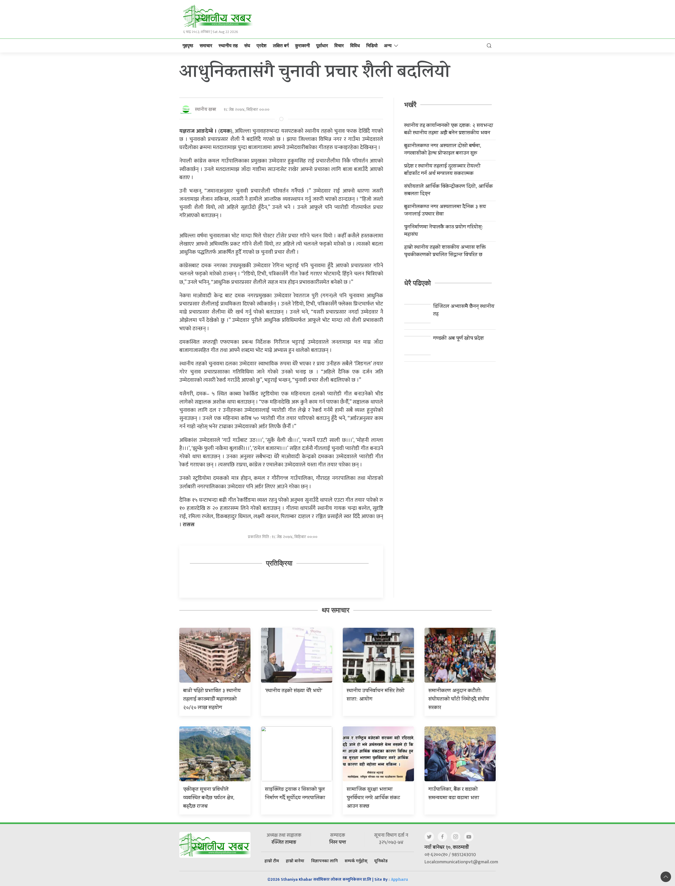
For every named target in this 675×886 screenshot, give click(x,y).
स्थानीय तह (228, 45)
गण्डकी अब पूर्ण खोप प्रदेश (458, 339)
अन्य (388, 45)
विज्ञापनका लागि (324, 861)
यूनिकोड (381, 861)
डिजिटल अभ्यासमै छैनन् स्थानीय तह (463, 311)
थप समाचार (335, 610)
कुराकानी (302, 45)
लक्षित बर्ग (281, 45)
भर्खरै (410, 105)
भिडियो (372, 45)
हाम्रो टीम (271, 861)
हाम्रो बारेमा (295, 861)
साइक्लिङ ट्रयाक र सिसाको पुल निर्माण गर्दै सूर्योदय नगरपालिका (295, 794)
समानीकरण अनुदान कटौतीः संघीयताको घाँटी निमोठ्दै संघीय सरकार (458, 699)
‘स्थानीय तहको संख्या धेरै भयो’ (293, 691)
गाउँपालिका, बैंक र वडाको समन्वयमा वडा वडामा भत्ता (453, 794)
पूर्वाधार (322, 45)
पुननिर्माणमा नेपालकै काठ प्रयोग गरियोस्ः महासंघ (443, 231)
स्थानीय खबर (205, 109)
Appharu (399, 880)
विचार (339, 45)
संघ (247, 45)
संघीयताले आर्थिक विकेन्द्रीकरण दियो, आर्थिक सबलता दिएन (448, 190)
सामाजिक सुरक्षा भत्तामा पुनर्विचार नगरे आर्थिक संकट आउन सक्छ (373, 798)
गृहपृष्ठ (187, 45)
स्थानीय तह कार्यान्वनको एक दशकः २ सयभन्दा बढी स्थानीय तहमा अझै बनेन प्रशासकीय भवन (448, 129)
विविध (355, 45)
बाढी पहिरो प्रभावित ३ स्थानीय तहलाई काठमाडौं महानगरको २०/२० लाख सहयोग (212, 699)
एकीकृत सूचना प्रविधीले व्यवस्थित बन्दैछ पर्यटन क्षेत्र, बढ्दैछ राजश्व (208, 798)
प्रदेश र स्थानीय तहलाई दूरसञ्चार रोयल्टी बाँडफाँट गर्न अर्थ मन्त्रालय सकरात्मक (442, 170)
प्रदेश (262, 45)
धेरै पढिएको (417, 283)
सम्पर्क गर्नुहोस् (356, 861)
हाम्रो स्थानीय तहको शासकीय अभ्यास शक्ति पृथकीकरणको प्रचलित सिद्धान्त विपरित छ (445, 251)
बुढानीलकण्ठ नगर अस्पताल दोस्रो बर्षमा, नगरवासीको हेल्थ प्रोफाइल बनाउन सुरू (442, 150)
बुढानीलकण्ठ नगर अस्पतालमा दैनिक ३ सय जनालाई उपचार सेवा (445, 211)
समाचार (206, 45)
